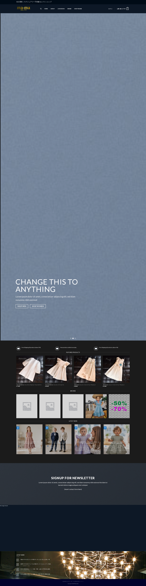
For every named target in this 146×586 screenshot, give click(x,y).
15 (115, 563)
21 (107, 565)
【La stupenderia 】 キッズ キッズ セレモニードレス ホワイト (29, 384)
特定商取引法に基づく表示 (68, 581)
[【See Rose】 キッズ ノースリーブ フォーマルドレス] (87, 369)
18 (81, 565)
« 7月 (75, 573)
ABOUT (53, 8)
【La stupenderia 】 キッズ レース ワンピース (54, 384)
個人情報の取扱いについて (78, 581)
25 (81, 567)
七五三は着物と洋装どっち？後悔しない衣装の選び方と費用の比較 (116, 442)
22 (115, 565)
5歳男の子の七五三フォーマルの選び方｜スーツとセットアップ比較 (58, 442)
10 (74, 563)
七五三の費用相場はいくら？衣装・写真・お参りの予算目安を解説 (87, 442)
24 (74, 567)
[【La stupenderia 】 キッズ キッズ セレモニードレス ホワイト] (29, 369)
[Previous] (5, 170)
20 (98, 565)
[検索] (40, 9)
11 (81, 563)
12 (90, 563)
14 (107, 563)
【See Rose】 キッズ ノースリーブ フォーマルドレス (85, 384)
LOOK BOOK (61, 8)
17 (74, 565)
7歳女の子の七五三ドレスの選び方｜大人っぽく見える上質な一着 (29, 442)
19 (90, 565)
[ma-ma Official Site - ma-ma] (26, 9)
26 (90, 567)
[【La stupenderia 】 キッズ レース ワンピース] (58, 369)
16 (124, 563)
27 (98, 567)
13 (98, 563)
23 (124, 565)
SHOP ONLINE (78, 8)
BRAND (69, 8)
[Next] (140, 170)
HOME (46, 8)
